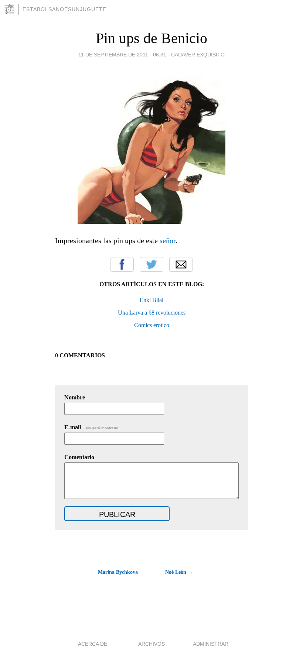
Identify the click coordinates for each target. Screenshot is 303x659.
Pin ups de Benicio (151, 38)
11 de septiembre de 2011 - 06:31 (122, 55)
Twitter (151, 264)
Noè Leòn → (179, 572)
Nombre (74, 397)
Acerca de (92, 644)
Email (181, 264)
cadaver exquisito (198, 55)
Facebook (122, 264)
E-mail (91, 427)
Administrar (210, 644)
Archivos (151, 644)
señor (168, 240)
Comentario (79, 457)
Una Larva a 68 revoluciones (151, 312)
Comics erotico (151, 325)
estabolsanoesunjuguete (64, 9)
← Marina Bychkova (114, 572)
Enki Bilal (151, 300)
